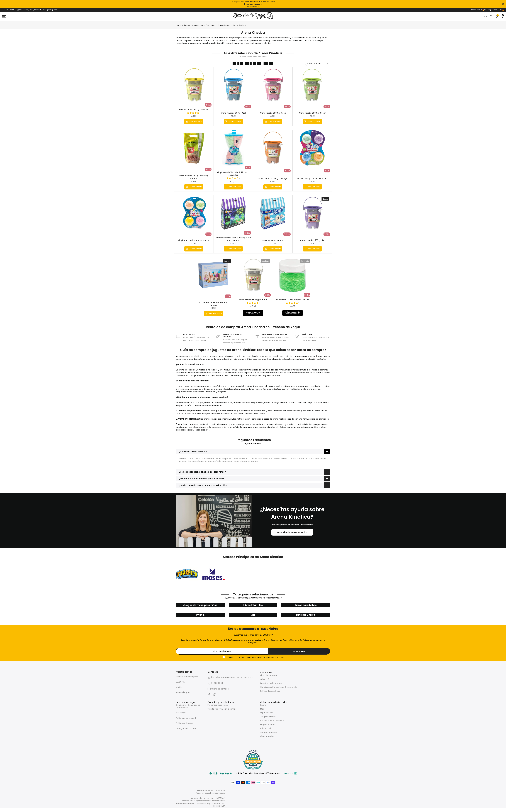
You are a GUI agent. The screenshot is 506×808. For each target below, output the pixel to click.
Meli (262, 709)
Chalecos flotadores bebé (272, 720)
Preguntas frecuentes (218, 705)
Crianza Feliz (266, 728)
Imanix (263, 705)
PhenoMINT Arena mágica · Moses (292, 299)
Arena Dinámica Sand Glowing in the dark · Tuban (233, 239)
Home (178, 25)
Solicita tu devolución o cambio (222, 709)
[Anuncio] (253, 4)
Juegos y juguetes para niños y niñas (199, 25)
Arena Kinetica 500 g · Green (312, 113)
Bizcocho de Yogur (268, 675)
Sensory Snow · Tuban (272, 240)
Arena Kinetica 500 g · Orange (272, 178)
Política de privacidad (186, 718)
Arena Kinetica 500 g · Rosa (273, 113)
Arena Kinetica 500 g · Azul (233, 113)
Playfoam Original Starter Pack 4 (312, 178)
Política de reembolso (270, 691)
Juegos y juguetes (268, 732)
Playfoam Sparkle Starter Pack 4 (193, 240)
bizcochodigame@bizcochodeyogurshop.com (38, 10)
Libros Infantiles (267, 736)
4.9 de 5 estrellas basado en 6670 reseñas (258, 773)
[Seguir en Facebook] (209, 695)
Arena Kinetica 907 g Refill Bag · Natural (194, 177)
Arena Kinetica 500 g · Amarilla (193, 109)
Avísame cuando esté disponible (253, 313)
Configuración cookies (186, 728)
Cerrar (3, 4)
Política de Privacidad (275, 657)
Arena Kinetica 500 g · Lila (312, 240)
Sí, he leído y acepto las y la (255, 657)
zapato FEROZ (266, 712)
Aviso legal (181, 712)
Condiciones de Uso (254, 657)
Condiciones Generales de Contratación (278, 687)
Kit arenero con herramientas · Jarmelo (213, 303)
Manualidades (224, 25)
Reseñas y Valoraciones (271, 683)
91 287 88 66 (9, 10)
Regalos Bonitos (267, 724)
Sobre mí (264, 679)
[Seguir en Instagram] (214, 695)
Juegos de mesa (268, 716)
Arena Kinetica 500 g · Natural (253, 299)
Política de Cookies (184, 723)
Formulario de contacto (218, 689)
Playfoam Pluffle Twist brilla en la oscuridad (233, 173)
